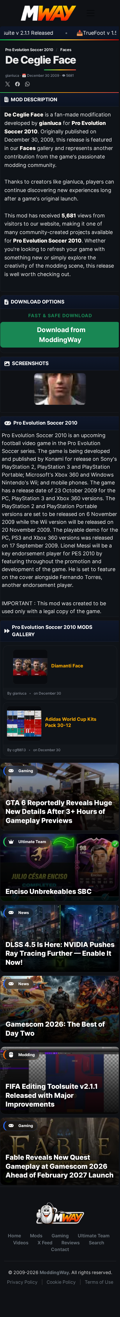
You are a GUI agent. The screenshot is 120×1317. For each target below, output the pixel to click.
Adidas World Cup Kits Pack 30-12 (70, 722)
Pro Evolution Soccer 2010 (29, 49)
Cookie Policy (61, 1282)
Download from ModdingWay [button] (61, 334)
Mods (36, 1235)
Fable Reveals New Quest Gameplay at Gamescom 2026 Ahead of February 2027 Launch (60, 1166)
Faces (65, 49)
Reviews (70, 1243)
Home (14, 1235)
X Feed (45, 1243)
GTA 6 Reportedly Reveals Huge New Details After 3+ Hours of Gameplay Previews (59, 811)
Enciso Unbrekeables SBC (49, 891)
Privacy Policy (22, 1282)
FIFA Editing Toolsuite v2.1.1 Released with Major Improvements (52, 1095)
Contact (60, 1249)
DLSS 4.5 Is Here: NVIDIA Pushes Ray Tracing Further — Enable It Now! (60, 953)
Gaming (60, 1235)
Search (96, 1243)
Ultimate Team (94, 1235)
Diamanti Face (67, 666)
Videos (21, 1243)
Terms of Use (99, 1282)
